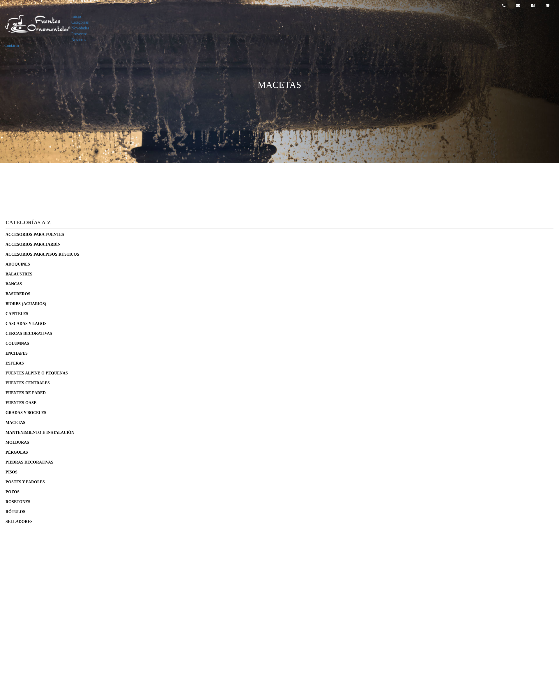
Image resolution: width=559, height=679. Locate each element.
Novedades (80, 28)
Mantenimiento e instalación (40, 432)
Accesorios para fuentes (35, 234)
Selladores (19, 521)
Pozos (13, 492)
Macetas (15, 422)
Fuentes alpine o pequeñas (37, 373)
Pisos (11, 472)
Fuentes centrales (28, 383)
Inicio (76, 16)
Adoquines (18, 264)
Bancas (14, 284)
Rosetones (18, 502)
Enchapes (17, 353)
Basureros (18, 294)
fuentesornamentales (35, 621)
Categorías (80, 22)
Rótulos (15, 512)
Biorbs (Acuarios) (26, 304)
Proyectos (79, 34)
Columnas (17, 343)
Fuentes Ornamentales (36, 597)
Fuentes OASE (21, 403)
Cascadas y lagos (26, 323)
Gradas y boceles (26, 413)
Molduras (17, 442)
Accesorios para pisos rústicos (42, 254)
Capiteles (17, 314)
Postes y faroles (25, 482)
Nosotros (78, 40)
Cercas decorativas (29, 333)
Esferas (15, 363)
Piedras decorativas (29, 462)
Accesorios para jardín (33, 244)
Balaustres (19, 274)
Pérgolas (17, 452)
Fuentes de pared (26, 393)
